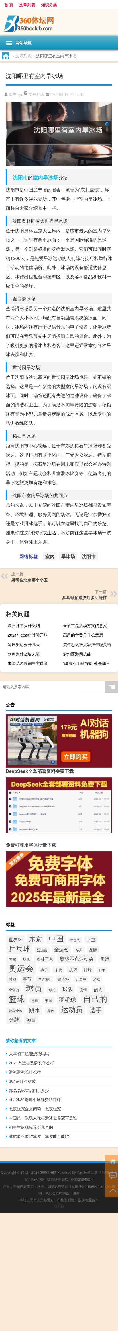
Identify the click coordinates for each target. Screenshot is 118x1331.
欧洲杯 (63, 979)
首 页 (8, 4)
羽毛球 (67, 999)
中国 (56, 938)
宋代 (58, 970)
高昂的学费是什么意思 (83, 635)
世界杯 (15, 939)
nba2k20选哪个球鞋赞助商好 (35, 1099)
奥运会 (21, 968)
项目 (31, 1019)
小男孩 (59, 1205)
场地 (26, 958)
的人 (98, 989)
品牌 (93, 949)
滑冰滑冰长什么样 (25, 1072)
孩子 (44, 970)
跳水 (34, 1010)
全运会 (61, 949)
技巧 (73, 970)
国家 (12, 959)
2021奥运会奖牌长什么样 (31, 1063)
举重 (91, 939)
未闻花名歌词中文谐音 (28, 663)
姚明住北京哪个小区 (29, 580)
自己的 (95, 998)
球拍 (52, 989)
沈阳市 (20, 177)
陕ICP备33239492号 (78, 1179)
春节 (27, 979)
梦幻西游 (44, 979)
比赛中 (81, 979)
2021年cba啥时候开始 (28, 635)
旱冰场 (50, 177)
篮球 (17, 998)
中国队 (75, 940)
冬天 (79, 949)
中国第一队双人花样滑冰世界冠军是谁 (43, 1118)
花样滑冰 (15, 1010)
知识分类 (49, 4)
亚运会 (42, 950)
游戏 (96, 979)
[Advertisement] (59, 1272)
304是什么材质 (22, 1081)
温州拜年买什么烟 (24, 625)
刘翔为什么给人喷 (24, 654)
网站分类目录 (87, 1172)
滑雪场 (14, 989)
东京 (35, 938)
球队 (67, 989)
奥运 (105, 959)
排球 (88, 970)
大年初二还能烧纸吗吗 (29, 1053)
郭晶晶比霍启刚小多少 (29, 1090)
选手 (96, 1009)
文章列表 (27, 4)
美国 (48, 1000)
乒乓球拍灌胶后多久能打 (84, 597)
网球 (35, 1000)
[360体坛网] (59, 22)
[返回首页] (111, 1161)
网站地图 (37, 1179)
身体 (50, 1010)
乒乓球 (19, 948)
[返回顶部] (111, 1189)
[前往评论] (111, 1175)
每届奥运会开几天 (24, 644)
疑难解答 (54, 1179)
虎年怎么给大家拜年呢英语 (87, 644)
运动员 (72, 1009)
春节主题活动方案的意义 (85, 625)
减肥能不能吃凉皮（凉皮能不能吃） (41, 1136)
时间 (12, 979)
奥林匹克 (45, 959)
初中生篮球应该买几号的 (31, 1127)
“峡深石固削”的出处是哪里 (86, 663)
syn (20, 94)
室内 (38, 177)
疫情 (83, 989)
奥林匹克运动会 (77, 958)
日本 (102, 970)
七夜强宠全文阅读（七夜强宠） (37, 1108)
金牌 (14, 1019)
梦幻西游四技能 (77, 654)
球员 (34, 988)
